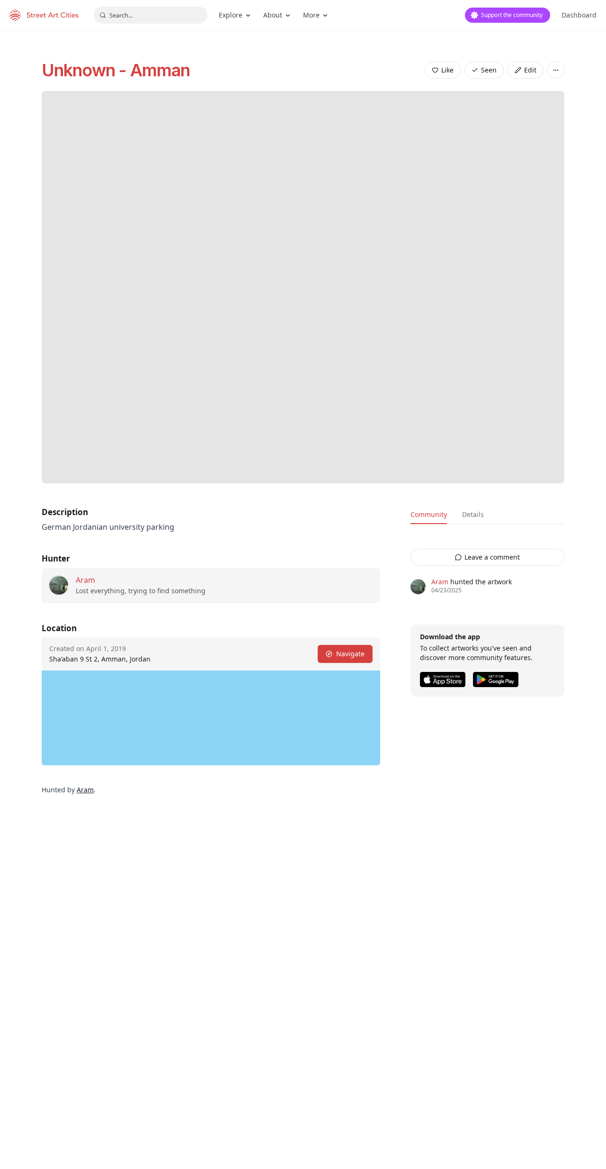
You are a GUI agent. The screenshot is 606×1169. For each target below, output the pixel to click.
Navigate (350, 653)
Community (428, 514)
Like (447, 69)
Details (473, 514)
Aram (85, 580)
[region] (211, 718)
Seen (489, 69)
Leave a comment (492, 557)
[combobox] (150, 15)
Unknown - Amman (116, 70)
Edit (530, 69)
